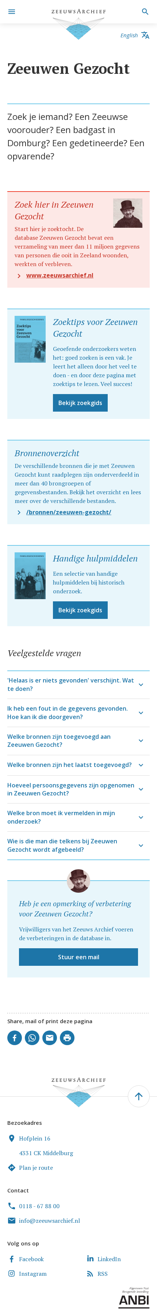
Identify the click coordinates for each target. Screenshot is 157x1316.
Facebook (31, 1259)
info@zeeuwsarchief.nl (49, 1221)
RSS (102, 1274)
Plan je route (36, 1168)
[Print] (67, 1038)
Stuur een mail (78, 957)
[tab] (78, 684)
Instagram (33, 1274)
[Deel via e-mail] (49, 1038)
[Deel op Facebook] (14, 1038)
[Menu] (11, 11)
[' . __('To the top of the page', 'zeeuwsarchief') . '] (139, 1096)
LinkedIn (109, 1259)
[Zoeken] (144, 11)
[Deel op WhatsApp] (32, 1038)
